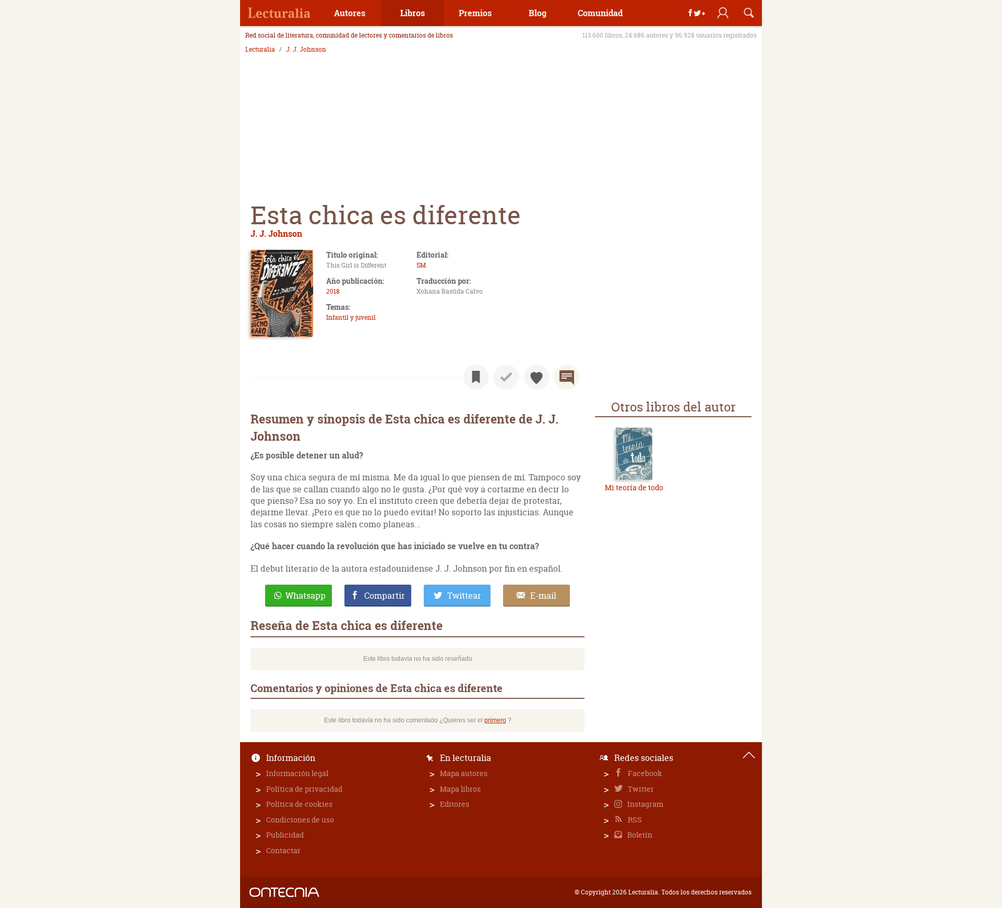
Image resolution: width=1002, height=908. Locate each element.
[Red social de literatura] (279, 13)
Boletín (639, 835)
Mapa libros (460, 789)
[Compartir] (697, 13)
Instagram (644, 804)
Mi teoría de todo (634, 487)
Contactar (283, 850)
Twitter (640, 789)
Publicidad (285, 835)
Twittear (464, 595)
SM (421, 265)
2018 (333, 291)
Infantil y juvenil (351, 317)
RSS (634, 820)
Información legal (297, 773)
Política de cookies (299, 804)
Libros (412, 12)
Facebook (644, 773)
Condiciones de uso (300, 820)
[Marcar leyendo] (475, 377)
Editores (454, 804)
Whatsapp (305, 595)
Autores (349, 12)
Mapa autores (463, 773)
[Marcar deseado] (536, 377)
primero (495, 720)
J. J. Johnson (306, 49)
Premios (475, 12)
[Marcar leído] (506, 377)
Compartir (384, 595)
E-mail (543, 595)
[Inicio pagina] (749, 755)
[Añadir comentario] (566, 377)
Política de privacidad (304, 789)
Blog (537, 12)
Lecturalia (260, 49)
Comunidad (600, 12)
